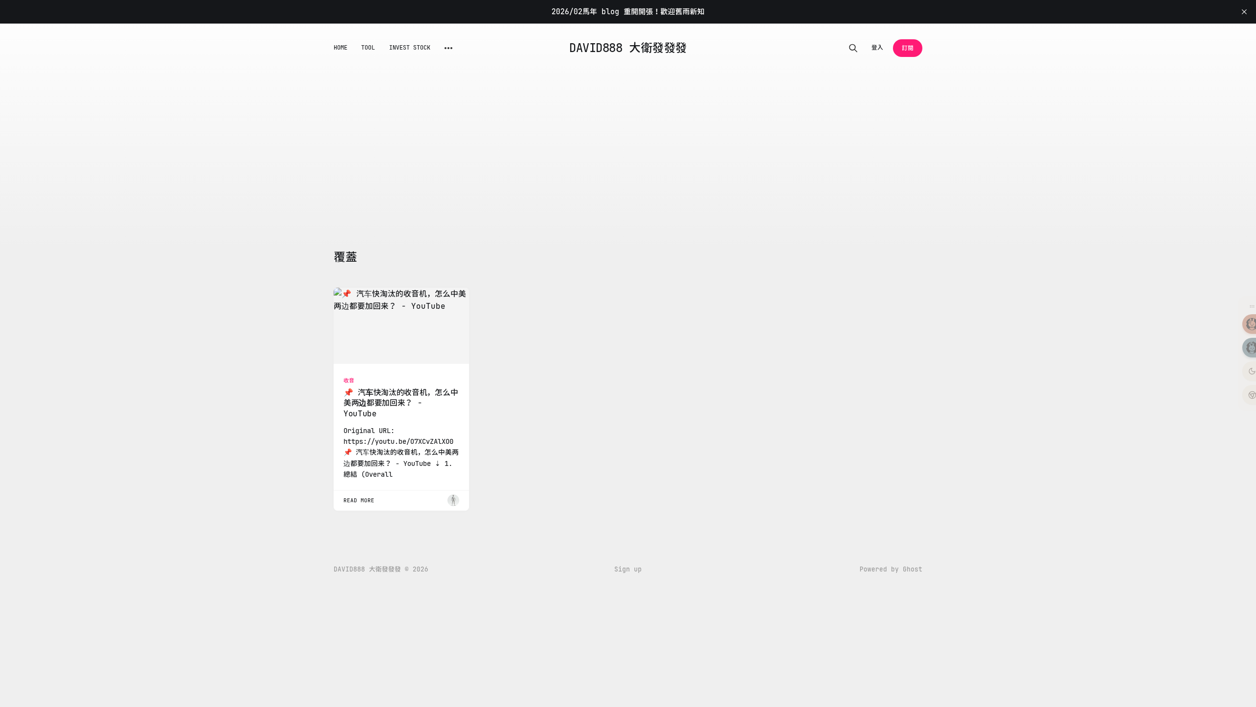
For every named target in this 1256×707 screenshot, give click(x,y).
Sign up (628, 569)
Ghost (912, 569)
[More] (448, 48)
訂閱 (908, 48)
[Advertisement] (628, 146)
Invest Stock (410, 48)
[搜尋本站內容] (853, 48)
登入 (877, 48)
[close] (1244, 12)
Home (340, 48)
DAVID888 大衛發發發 (627, 48)
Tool (368, 48)
